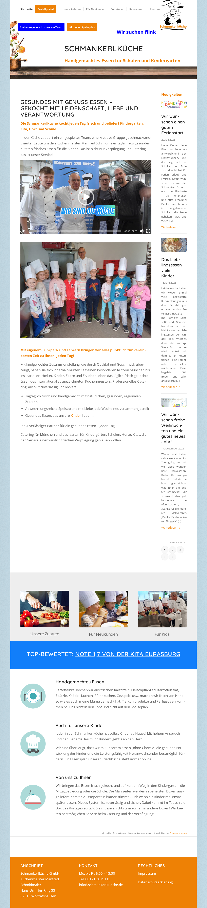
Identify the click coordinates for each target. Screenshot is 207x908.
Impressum (147, 873)
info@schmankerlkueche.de (101, 884)
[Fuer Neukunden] (103, 609)
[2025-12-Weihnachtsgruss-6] (174, 402)
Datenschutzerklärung (155, 882)
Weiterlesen (169, 227)
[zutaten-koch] (44, 609)
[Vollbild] (148, 231)
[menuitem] (26, 9)
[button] (86, 197)
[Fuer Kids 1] (162, 609)
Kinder (76, 415)
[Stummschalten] (142, 231)
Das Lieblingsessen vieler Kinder (171, 267)
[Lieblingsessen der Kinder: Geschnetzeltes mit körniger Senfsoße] (174, 245)
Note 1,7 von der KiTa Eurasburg (127, 654)
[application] (85, 197)
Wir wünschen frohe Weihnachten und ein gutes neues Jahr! (173, 428)
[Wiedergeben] (24, 231)
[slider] (75, 231)
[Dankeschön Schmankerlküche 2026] (174, 104)
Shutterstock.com (178, 833)
